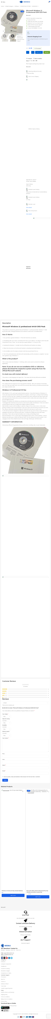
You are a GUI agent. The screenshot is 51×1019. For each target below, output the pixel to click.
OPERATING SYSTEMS (25, 6)
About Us (3, 979)
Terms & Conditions (5, 996)
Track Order (3, 986)
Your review (5, 738)
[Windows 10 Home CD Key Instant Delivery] (13, 839)
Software (17, 6)
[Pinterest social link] (33, 61)
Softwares (3, 961)
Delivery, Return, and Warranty (7, 992)
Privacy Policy (4, 1001)
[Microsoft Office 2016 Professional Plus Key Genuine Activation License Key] (37, 839)
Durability (4, 725)
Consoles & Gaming (5, 968)
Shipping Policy (4, 994)
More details (29, 207)
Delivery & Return (5, 983)
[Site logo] (25, 2)
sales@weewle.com (8, 954)
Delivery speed (5, 731)
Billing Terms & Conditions (6, 999)
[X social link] (31, 61)
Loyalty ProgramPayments (6, 988)
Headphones (3, 966)
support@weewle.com (7, 953)
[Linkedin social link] (35, 61)
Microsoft (28, 15)
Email (4, 771)
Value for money (6, 718)
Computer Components (6, 964)
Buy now (47, 52)
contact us (3, 981)
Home (2, 6)
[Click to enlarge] (3, 31)
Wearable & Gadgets (5, 970)
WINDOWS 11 (35, 6)
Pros (3, 753)
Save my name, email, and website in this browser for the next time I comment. (22, 776)
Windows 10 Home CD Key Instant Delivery (12, 890)
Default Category (9, 6)
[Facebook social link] (30, 61)
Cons (3, 759)
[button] (13, 895)
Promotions (3, 977)
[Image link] (6, 945)
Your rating (5, 714)
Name (4, 765)
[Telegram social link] (37, 61)
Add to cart (39, 52)
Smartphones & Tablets (6, 973)
